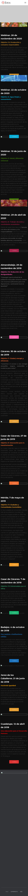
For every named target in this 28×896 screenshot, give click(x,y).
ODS (21, 891)
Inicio (7, 891)
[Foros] (7, 2)
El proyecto (14, 891)
